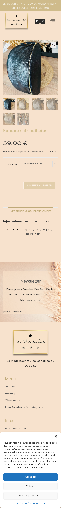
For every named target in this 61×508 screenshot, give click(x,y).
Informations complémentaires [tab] (30, 211)
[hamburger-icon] (52, 21)
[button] (56, 436)
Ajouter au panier (39, 185)
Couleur (11, 164)
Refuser (30, 486)
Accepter (30, 477)
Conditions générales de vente (30, 503)
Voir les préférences (30, 495)
